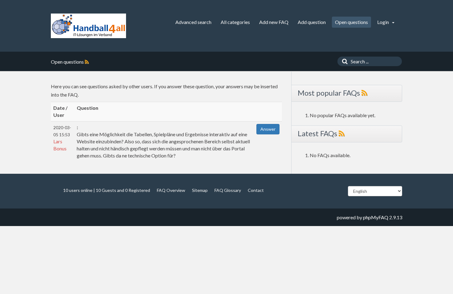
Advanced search (193, 22)
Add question (312, 22)
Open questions (351, 22)
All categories (235, 22)
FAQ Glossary (227, 190)
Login (383, 22)
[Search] (343, 61)
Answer (267, 129)
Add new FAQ (273, 22)
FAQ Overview (171, 190)
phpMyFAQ (375, 217)
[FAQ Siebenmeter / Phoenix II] (88, 26)
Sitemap (200, 190)
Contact (256, 190)
